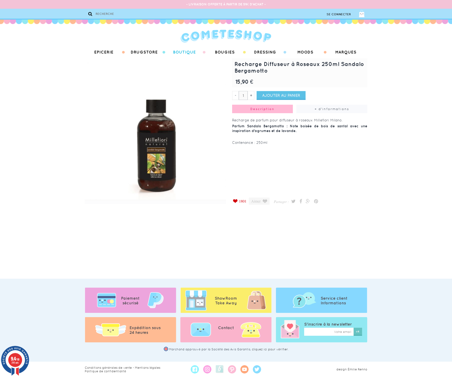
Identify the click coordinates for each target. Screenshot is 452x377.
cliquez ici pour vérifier (270, 349)
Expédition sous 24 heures (145, 330)
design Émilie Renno (351, 369)
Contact (226, 327)
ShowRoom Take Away (226, 300)
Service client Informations (334, 300)
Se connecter (339, 14)
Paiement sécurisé (130, 300)
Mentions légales (147, 367)
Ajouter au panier (281, 95)
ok (357, 331)
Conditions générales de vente (108, 367)
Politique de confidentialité (105, 371)
